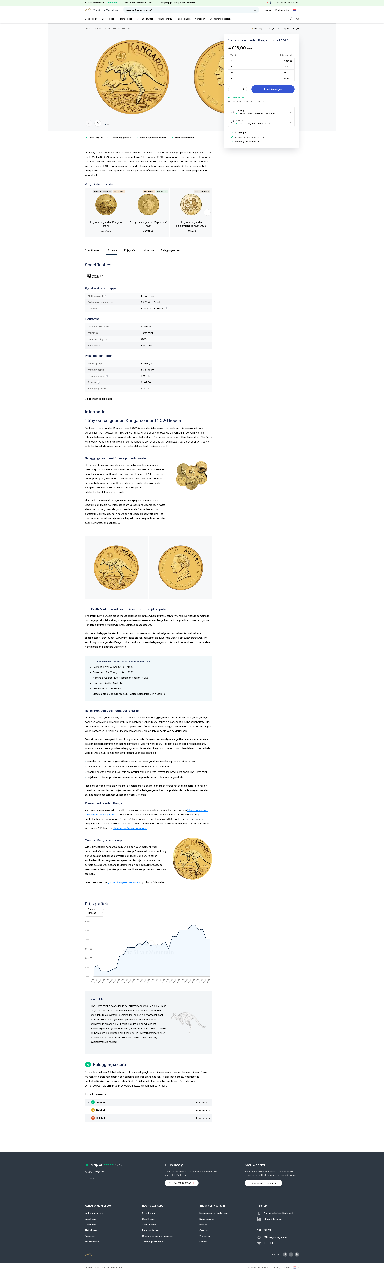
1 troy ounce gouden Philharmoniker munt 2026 (191, 224)
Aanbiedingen (184, 19)
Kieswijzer (90, 1236)
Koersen (268, 10)
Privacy (276, 1267)
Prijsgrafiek (130, 250)
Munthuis (149, 250)
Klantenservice (282, 10)
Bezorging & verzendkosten (214, 1213)
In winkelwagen (273, 89)
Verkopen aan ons (94, 1213)
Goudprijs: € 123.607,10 (264, 28)
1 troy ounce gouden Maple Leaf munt (148, 224)
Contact (203, 1241)
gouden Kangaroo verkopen (124, 882)
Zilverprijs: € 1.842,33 (289, 28)
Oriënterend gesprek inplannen (157, 1236)
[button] (89, 123)
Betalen (203, 1224)
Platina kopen (125, 19)
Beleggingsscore (170, 250)
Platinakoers (91, 1230)
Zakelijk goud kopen (152, 1241)
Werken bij (205, 1236)
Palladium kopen (150, 1230)
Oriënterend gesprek (220, 19)
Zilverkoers (90, 1219)
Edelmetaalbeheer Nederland (278, 1213)
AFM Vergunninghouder (275, 1237)
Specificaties (92, 250)
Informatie (111, 250)
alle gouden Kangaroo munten (130, 827)
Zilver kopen (108, 19)
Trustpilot (268, 1243)
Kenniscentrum (165, 19)
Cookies (287, 1267)
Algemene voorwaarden (259, 1267)
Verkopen (200, 19)
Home (87, 28)
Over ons (204, 1230)
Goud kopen (91, 19)
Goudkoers (90, 1224)
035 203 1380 (293, 3)
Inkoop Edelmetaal (273, 1219)
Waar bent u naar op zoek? (139, 10)
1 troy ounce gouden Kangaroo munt (105, 224)
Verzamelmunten (145, 19)
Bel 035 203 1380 (182, 1183)
